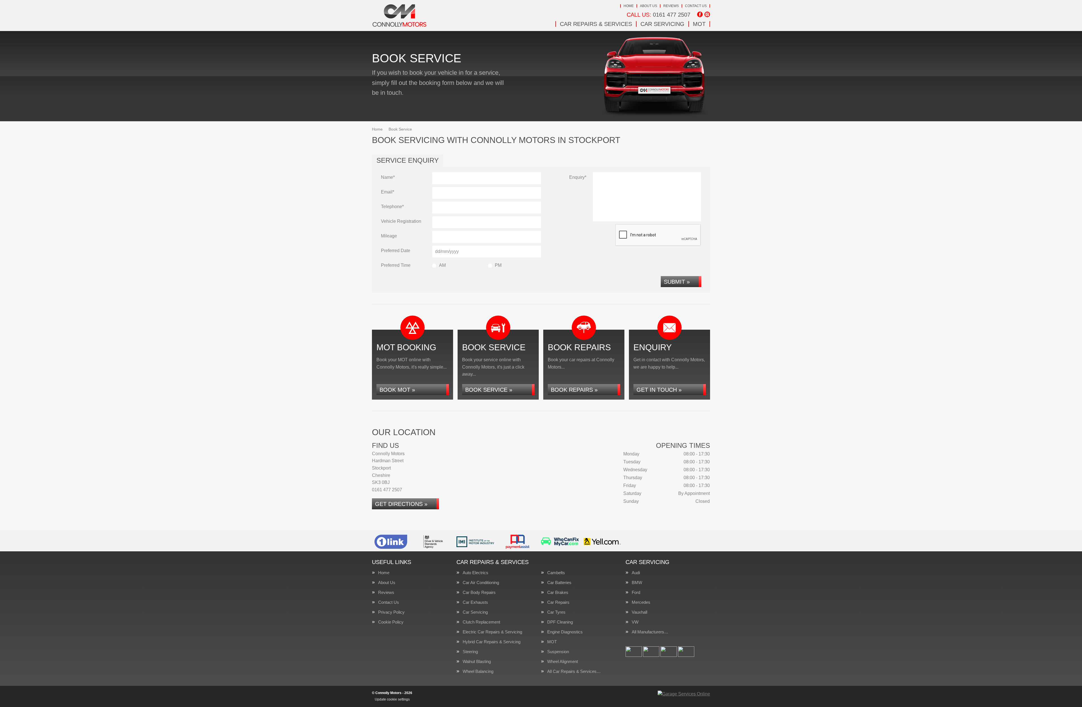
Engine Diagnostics (565, 632)
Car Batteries (559, 582)
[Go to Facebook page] (700, 14)
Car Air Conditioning (481, 582)
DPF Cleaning (560, 622)
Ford (636, 592)
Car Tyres (556, 612)
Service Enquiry (407, 160)
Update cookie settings (392, 699)
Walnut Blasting (477, 661)
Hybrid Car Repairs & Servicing (491, 642)
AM (442, 265)
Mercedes (641, 602)
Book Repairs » (574, 390)
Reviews (671, 6)
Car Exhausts (475, 602)
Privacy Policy (391, 612)
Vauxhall (639, 612)
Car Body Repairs (479, 592)
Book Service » (488, 390)
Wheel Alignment (562, 661)
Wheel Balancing (478, 671)
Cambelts (556, 573)
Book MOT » (397, 390)
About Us (648, 6)
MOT (699, 24)
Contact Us (696, 6)
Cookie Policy (390, 622)
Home (629, 6)
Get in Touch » (659, 390)
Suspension (558, 651)
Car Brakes (557, 592)
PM (498, 265)
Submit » (677, 282)
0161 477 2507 (658, 14)
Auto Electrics (475, 573)
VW (635, 622)
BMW (637, 582)
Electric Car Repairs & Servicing (492, 632)
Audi (636, 573)
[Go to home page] (399, 15)
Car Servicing (662, 24)
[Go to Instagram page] (707, 14)
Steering (470, 651)
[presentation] (658, 235)
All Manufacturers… (650, 632)
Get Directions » (401, 504)
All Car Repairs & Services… (574, 671)
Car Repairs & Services (596, 24)
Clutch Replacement (481, 622)
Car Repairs (558, 602)
